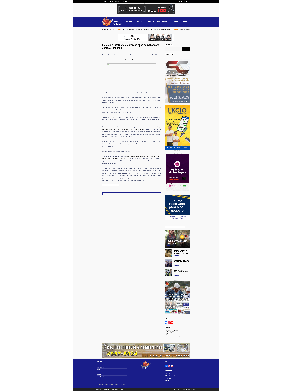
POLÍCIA (142, 21)
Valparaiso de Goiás (101, 376)
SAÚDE (154, 21)
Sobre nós (176, 389)
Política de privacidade (185, 389)
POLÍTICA (136, 21)
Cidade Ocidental (100, 367)
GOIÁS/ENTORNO (166, 21)
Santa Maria (122, 384)
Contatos (125, 1)
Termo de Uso (170, 331)
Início (171, 389)
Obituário (111, 384)
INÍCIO (126, 21)
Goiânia (98, 369)
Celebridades (100, 384)
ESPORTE (159, 21)
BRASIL (130, 21)
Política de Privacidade (172, 330)
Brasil (123, 29)
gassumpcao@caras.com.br (125, 60)
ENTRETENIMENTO (176, 21)
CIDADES (148, 21)
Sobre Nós (117, 1)
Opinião (116, 384)
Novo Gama (99, 374)
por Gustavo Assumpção (109, 60)
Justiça (106, 384)
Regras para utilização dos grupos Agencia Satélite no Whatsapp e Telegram (177, 335)
